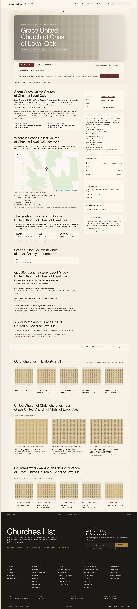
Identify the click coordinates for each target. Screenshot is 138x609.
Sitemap (86, 587)
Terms (109, 606)
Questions (46, 82)
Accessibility (128, 606)
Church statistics (63, 578)
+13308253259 (92, 186)
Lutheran (35, 575)
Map (23, 82)
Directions (49, 65)
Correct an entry (114, 572)
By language (10, 575)
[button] (46, 169)
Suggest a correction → (100, 231)
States (84, 4)
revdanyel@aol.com (94, 194)
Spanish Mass (62, 572)
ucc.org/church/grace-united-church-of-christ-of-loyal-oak (104, 190)
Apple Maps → (29, 205)
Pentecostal (36, 587)
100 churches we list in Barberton (60, 111)
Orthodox (35, 570)
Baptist (34, 581)
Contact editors (114, 578)
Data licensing (88, 584)
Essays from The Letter (91, 570)
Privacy (121, 606)
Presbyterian (36, 584)
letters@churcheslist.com (110, 598)
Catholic (34, 567)
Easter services (63, 584)
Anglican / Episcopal (38, 572)
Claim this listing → (94, 228)
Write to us (87, 578)
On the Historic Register (65, 575)
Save (38, 65)
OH (39, 11)
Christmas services (64, 581)
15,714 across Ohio (20, 113)
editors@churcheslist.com (22, 336)
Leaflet (56, 190)
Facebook (89, 197)
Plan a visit (26, 65)
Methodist (35, 578)
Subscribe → (121, 545)
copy (65, 49)
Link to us (87, 581)
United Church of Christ (30, 11)
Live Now (61, 567)
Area (29, 82)
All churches (10, 567)
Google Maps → (39, 205)
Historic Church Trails (64, 570)
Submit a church (115, 567)
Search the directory (13, 578)
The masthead (88, 575)
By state (9, 570)
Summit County (41, 113)
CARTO (75, 190)
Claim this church (109, 76)
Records (37, 82)
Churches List (18, 11)
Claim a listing (114, 570)
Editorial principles (89, 572)
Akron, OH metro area (59, 113)
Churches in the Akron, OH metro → (96, 209)
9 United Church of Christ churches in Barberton (35, 116)
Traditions (91, 4)
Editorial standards (115, 575)
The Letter (100, 4)
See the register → (118, 347)
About (107, 4)
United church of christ (107, 100)
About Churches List (90, 567)
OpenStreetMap (63, 190)
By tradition (10, 572)
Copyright (115, 606)
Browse (77, 4)
